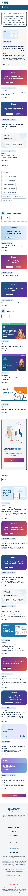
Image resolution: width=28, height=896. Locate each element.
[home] (4, 2)
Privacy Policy (17, 875)
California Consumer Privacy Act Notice (14, 869)
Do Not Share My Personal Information (14, 871)
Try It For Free (14, 460)
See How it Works (14, 465)
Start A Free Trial (14, 848)
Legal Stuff (10, 875)
